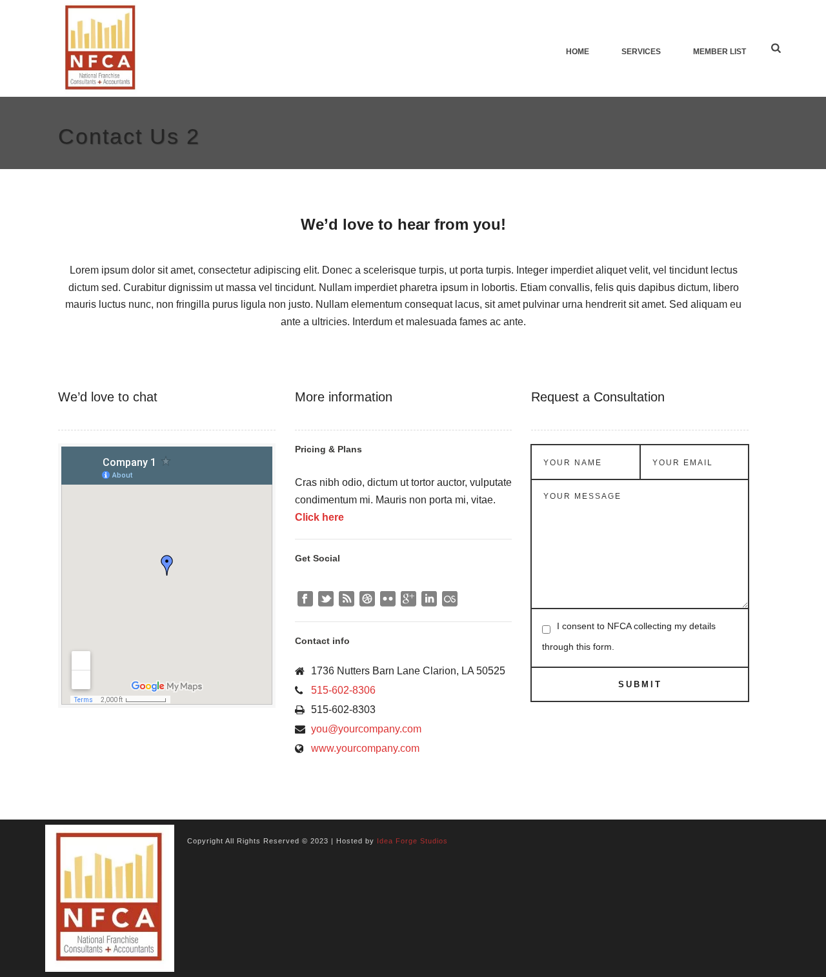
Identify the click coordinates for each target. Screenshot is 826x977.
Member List (719, 51)
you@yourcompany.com (366, 728)
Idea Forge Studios (412, 841)
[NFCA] (109, 897)
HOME (577, 51)
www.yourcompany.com (365, 748)
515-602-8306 (343, 690)
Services (641, 51)
